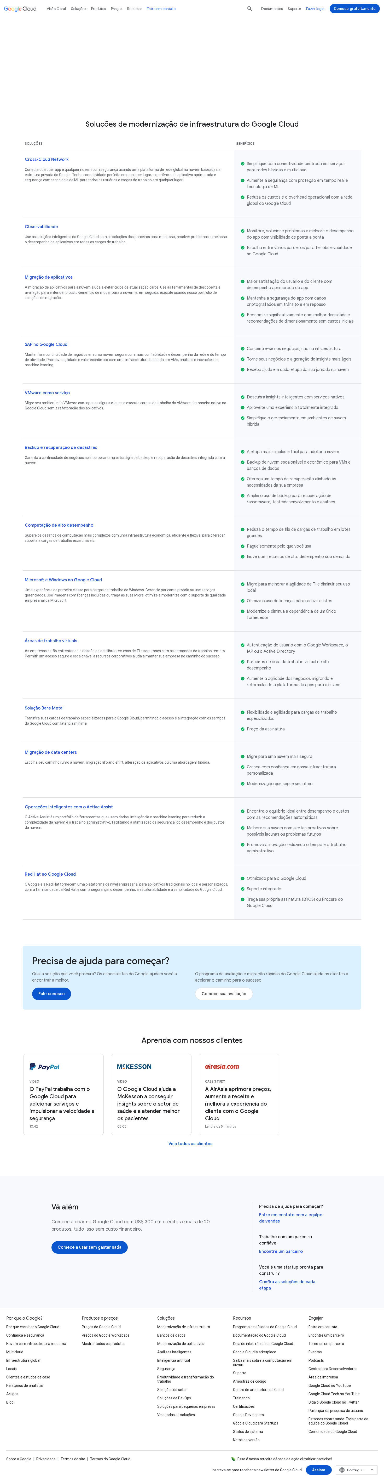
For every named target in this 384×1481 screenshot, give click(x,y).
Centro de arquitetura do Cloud (258, 1390)
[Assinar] (319, 1470)
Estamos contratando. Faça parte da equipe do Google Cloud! (338, 1421)
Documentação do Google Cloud (259, 1335)
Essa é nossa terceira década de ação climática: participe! (284, 1459)
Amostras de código (249, 1381)
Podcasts (316, 1360)
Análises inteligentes (174, 1352)
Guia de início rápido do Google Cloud (263, 1344)
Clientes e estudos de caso (28, 1377)
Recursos (134, 8)
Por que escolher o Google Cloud (32, 1327)
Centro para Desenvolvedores (333, 1369)
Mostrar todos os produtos (103, 1344)
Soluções (78, 8)
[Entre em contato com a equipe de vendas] (225, 95)
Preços (116, 8)
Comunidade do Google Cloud (333, 1431)
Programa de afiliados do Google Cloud (265, 1327)
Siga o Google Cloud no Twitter (334, 1402)
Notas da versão (246, 1440)
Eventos (315, 1352)
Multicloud (14, 1352)
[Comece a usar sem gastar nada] (89, 1247)
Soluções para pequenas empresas (186, 1406)
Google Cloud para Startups (255, 1423)
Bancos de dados (171, 1335)
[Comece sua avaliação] (224, 994)
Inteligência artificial (173, 1360)
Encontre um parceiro (281, 1251)
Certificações (244, 1406)
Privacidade (46, 1459)
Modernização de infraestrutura (183, 1327)
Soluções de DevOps (174, 1398)
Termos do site (73, 1459)
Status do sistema (248, 1431)
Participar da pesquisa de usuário (336, 1411)
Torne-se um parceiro (326, 1344)
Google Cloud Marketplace (254, 1352)
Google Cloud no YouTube (330, 1385)
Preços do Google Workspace (106, 1335)
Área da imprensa (323, 1377)
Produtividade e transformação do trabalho (185, 1379)
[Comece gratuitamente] (355, 8)
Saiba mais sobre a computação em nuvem (262, 1362)
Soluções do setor (172, 1390)
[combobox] (357, 1470)
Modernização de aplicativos (180, 1344)
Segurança (166, 1369)
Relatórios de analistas (25, 1385)
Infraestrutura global (23, 1360)
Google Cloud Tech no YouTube (334, 1394)
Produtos (98, 8)
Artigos (12, 1394)
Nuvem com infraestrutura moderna (36, 1344)
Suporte (294, 8)
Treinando (241, 1398)
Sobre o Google (18, 1459)
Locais (11, 1369)
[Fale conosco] (51, 994)
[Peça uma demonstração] (141, 95)
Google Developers (248, 1415)
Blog (10, 1402)
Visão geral (56, 8)
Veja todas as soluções (176, 1415)
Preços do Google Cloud (101, 1327)
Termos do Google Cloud (110, 1459)
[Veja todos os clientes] (190, 1144)
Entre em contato (161, 8)
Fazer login (315, 8)
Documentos (272, 8)
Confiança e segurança (25, 1335)
